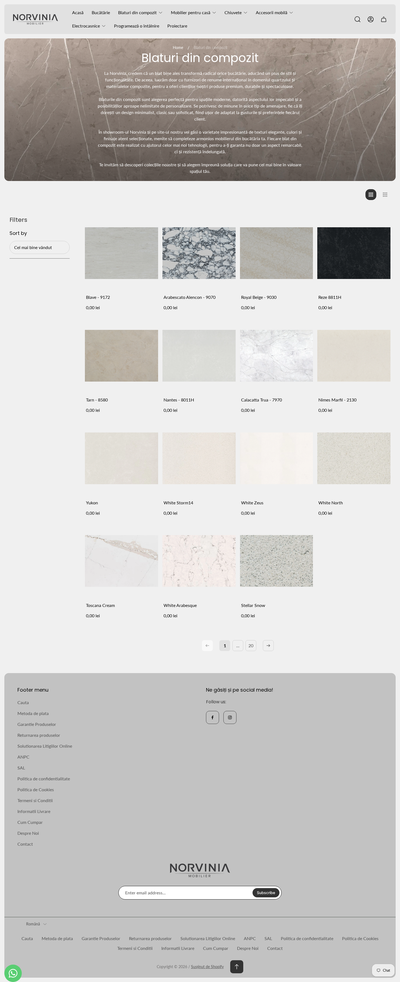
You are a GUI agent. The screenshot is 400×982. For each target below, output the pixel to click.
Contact (25, 843)
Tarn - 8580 (97, 399)
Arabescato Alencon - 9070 (190, 297)
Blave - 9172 (98, 297)
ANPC (23, 756)
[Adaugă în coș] (147, 227)
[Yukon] (121, 458)
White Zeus (252, 502)
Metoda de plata (33, 713)
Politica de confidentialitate (43, 778)
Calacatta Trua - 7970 (261, 399)
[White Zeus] (276, 458)
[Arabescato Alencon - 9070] (199, 253)
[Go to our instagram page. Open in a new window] (229, 717)
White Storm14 (178, 502)
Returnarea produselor (38, 735)
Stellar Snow (253, 605)
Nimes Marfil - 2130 (337, 399)
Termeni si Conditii (35, 800)
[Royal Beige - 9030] (276, 253)
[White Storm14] (199, 458)
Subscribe (266, 892)
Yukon (92, 502)
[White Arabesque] (199, 561)
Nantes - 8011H (179, 399)
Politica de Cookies (35, 789)
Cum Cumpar (30, 822)
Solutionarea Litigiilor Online (44, 745)
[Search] (358, 19)
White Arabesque (180, 605)
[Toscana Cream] (121, 561)
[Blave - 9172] (121, 253)
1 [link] (225, 645)
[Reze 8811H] (353, 253)
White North (330, 502)
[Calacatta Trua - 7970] (276, 355)
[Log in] (371, 19)
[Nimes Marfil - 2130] (353, 355)
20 (250, 645)
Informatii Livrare (33, 811)
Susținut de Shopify (207, 966)
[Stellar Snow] (276, 561)
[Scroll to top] (236, 966)
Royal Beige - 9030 (258, 297)
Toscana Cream (100, 605)
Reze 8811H (329, 297)
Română (33, 924)
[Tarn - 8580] (121, 355)
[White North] (353, 458)
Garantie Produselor (36, 724)
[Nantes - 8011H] (199, 355)
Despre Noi (28, 833)
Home (178, 47)
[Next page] (268, 645)
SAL (21, 767)
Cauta (23, 702)
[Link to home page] (200, 870)
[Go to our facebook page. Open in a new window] (212, 717)
